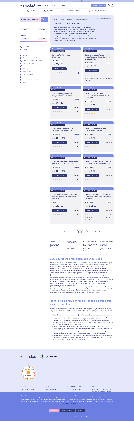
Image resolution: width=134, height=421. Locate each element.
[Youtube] (104, 372)
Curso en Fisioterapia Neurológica (44, 1)
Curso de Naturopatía (87, 1)
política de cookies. (69, 403)
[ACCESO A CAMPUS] (112, 5)
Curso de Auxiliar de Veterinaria (27, 1)
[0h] (21, 41)
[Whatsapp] (101, 372)
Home (55, 19)
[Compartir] (78, 73)
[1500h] (46, 41)
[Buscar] (109, 5)
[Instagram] (94, 372)
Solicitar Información (99, 5)
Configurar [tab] (54, 410)
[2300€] (46, 32)
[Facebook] (91, 372)
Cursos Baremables (74, 389)
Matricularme (59, 69)
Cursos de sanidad (66, 19)
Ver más (76, 69)
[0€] (21, 32)
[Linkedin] (97, 372)
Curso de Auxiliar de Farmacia (74, 1)
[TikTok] (107, 372)
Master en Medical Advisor (60, 1)
